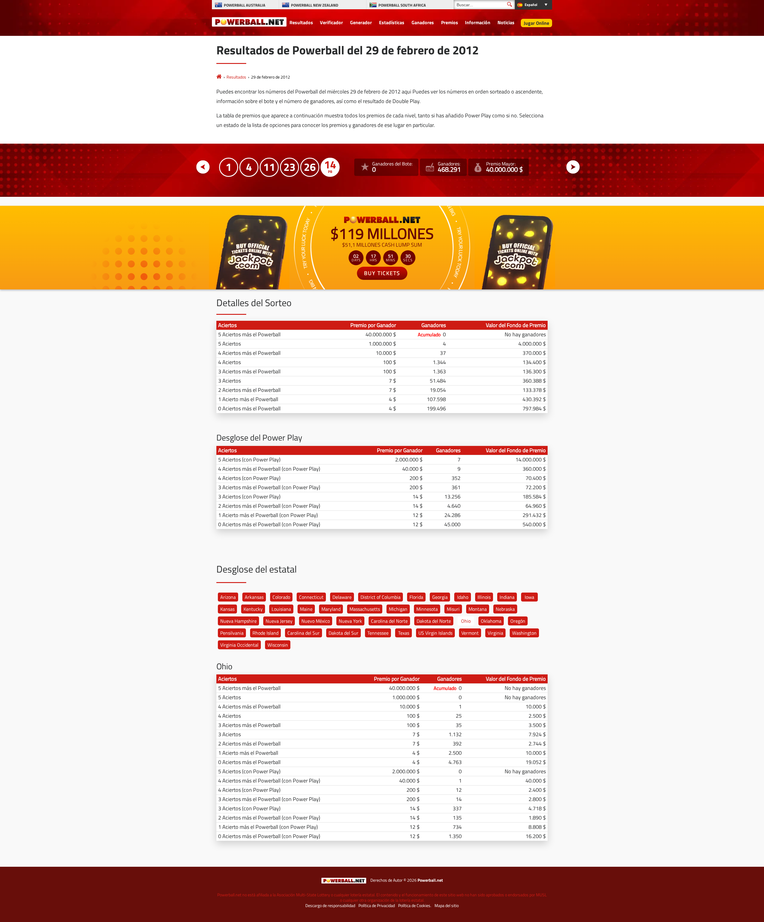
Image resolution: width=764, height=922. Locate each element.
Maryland (331, 609)
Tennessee (378, 632)
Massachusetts (364, 609)
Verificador (331, 22)
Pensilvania (232, 632)
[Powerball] (219, 77)
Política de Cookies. (414, 905)
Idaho (462, 597)
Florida (416, 597)
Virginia (495, 632)
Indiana (507, 597)
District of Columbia (381, 597)
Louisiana (281, 609)
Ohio (466, 621)
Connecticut (311, 597)
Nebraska (505, 609)
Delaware (342, 597)
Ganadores (423, 22)
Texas (403, 632)
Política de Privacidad (376, 905)
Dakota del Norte (434, 621)
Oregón (517, 621)
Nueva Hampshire (238, 621)
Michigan (398, 609)
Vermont (470, 632)
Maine (306, 609)
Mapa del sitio (447, 905)
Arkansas (254, 597)
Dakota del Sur (343, 632)
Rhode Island (265, 632)
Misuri (453, 609)
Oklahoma (491, 621)
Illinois (484, 597)
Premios (449, 22)
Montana (478, 609)
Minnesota (427, 609)
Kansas (227, 609)
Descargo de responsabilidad (330, 905)
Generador (361, 22)
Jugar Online (536, 23)
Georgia (440, 597)
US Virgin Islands (435, 632)
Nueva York (350, 621)
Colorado (281, 597)
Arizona (228, 597)
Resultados (301, 22)
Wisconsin (277, 644)
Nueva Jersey (279, 621)
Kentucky (253, 609)
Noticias (506, 22)
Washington (524, 632)
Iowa (529, 597)
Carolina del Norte (389, 621)
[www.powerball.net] (249, 21)
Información (477, 22)
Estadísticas (391, 22)
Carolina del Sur (303, 632)
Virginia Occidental (239, 644)
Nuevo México (315, 621)
